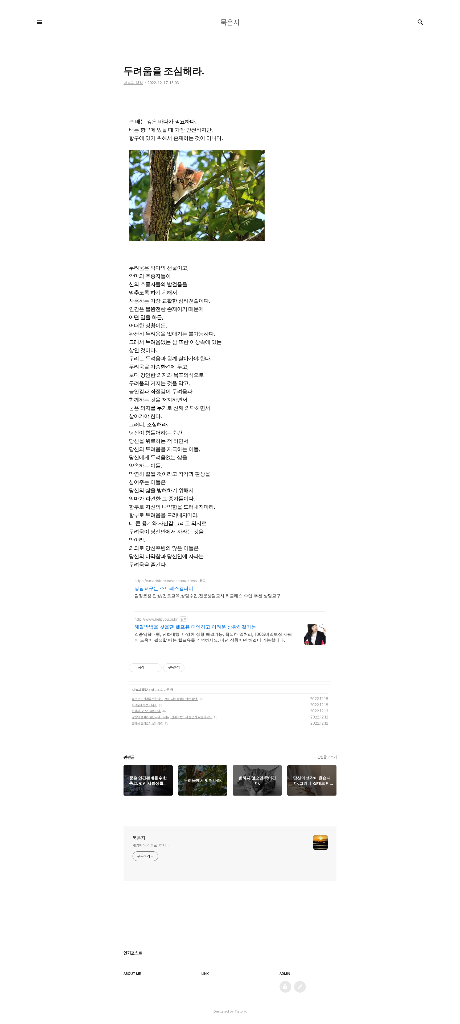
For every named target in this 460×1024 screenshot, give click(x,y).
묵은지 (139, 838)
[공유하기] (149, 668)
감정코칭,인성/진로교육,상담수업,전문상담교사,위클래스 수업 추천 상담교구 (207, 595)
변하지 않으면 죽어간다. (146, 711)
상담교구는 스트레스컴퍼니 (163, 588)
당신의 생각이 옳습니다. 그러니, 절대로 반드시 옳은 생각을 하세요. (172, 717)
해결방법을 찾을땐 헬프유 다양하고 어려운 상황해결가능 (195, 627)
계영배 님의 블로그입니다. (152, 845)
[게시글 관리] (155, 668)
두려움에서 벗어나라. (144, 705)
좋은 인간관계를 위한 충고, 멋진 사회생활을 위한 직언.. (165, 699)
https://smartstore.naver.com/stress (165, 580)
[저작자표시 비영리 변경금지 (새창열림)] (191, 668)
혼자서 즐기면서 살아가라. (147, 723)
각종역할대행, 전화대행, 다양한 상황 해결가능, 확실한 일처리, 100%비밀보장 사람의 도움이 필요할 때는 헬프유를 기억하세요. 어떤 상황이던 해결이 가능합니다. (213, 637)
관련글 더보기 (327, 757)
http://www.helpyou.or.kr (156, 619)
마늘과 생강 (139, 690)
